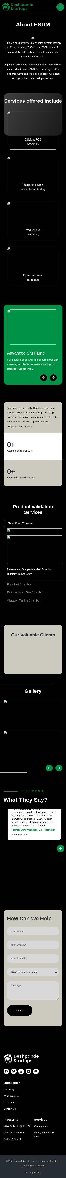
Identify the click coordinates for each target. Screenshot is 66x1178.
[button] (43, 377)
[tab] (33, 523)
